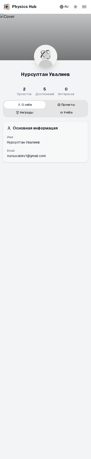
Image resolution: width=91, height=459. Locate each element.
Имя (10, 137)
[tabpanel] (45, 141)
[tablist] (45, 108)
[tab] (25, 105)
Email (11, 150)
